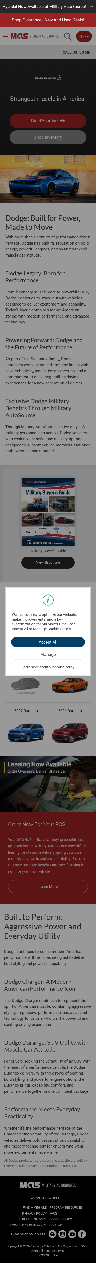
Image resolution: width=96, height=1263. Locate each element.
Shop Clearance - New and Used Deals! (48, 19)
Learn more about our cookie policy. (48, 667)
